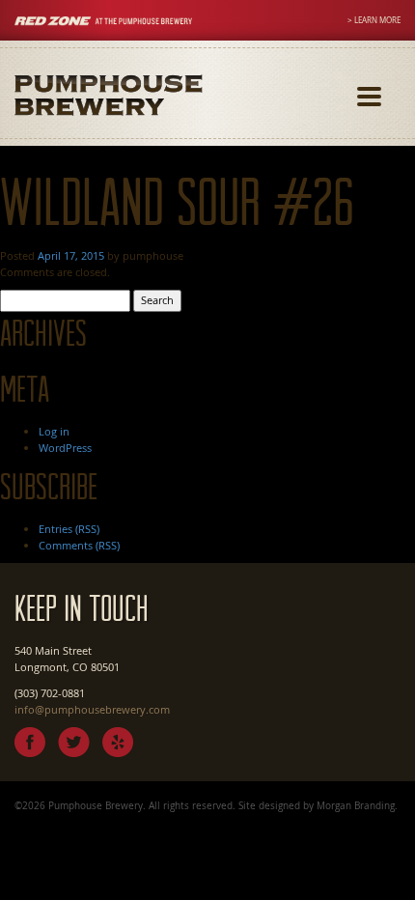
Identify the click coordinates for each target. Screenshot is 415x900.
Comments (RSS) (79, 545)
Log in (54, 431)
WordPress (65, 447)
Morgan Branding (356, 805)
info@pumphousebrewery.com (92, 709)
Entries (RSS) (69, 528)
